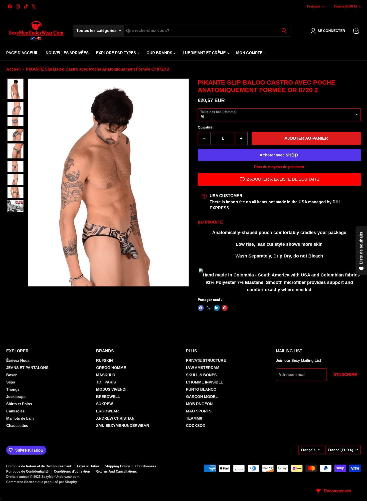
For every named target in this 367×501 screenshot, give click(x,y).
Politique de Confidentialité (27, 471)
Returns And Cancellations (116, 471)
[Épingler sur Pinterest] (225, 308)
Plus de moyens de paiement (279, 167)
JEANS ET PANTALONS (27, 368)
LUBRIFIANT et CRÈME (205, 53)
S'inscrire (345, 374)
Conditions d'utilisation (72, 471)
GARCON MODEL (202, 396)
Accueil (13, 69)
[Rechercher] (284, 30)
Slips (10, 382)
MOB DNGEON (199, 404)
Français (313, 6)
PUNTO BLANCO (201, 389)
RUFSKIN (104, 360)
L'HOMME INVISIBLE (204, 382)
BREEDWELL (108, 396)
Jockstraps (15, 396)
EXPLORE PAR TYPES (116, 53)
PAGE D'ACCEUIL (22, 53)
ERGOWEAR (107, 411)
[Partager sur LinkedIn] (217, 308)
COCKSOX (195, 425)
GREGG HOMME (111, 368)
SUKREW (104, 404)
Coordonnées (145, 466)
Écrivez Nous (17, 360)
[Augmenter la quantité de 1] (241, 138)
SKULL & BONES (201, 375)
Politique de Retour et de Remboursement (38, 466)
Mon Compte (249, 53)
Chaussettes (17, 425)
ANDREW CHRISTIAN (115, 418)
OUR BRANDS (160, 53)
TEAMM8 (194, 418)
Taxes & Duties (88, 466)
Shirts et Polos (19, 404)
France (345, 6)
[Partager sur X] (209, 308)
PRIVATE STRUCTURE (206, 360)
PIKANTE (214, 222)
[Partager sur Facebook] (201, 308)
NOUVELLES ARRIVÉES (67, 53)
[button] (329, 31)
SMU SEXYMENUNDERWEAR (122, 425)
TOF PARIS (106, 382)
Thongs (12, 389)
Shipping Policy (117, 466)
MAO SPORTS (198, 411)
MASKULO (105, 375)
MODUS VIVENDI (111, 389)
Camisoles (15, 411)
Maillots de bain (20, 418)
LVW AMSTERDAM (202, 368)
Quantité (205, 127)
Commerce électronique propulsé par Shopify (41, 482)
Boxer (11, 375)
